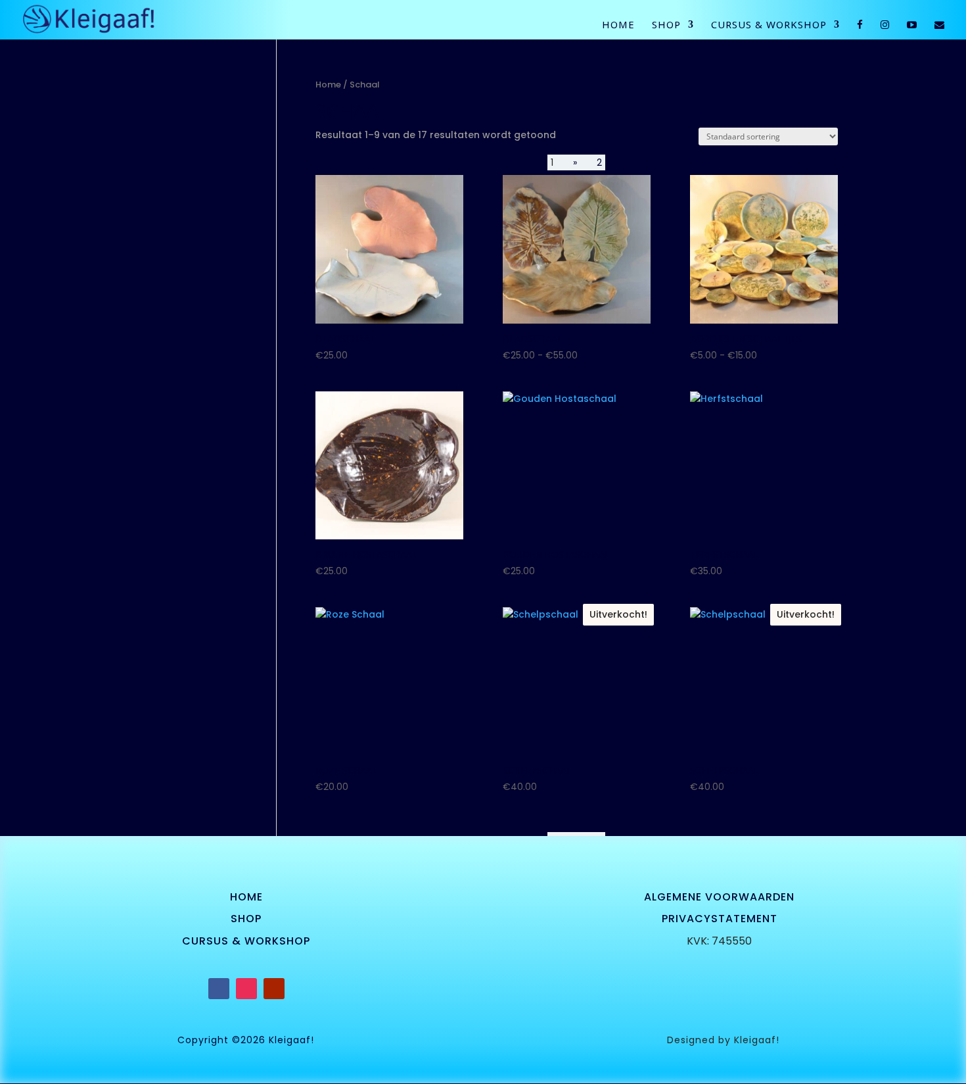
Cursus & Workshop (769, 25)
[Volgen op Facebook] (218, 988)
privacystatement (719, 918)
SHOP (246, 918)
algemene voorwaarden (719, 896)
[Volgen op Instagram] (246, 988)
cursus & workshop (246, 941)
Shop (666, 25)
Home (618, 25)
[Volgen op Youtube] (274, 988)
